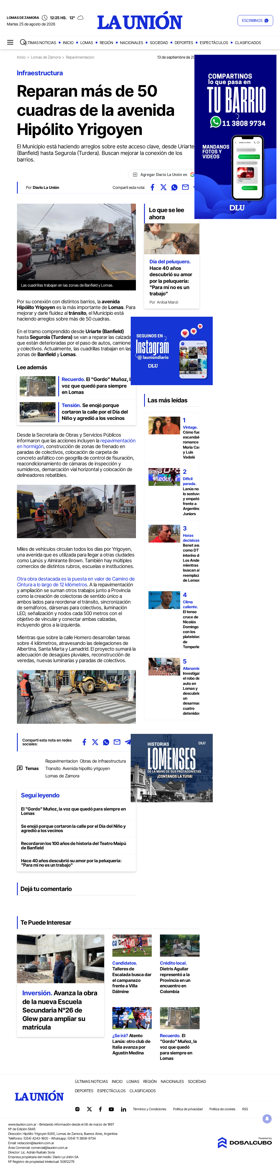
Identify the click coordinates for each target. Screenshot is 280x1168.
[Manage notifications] (267, 1118)
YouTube (111, 1109)
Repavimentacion (61, 761)
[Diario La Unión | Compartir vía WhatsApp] (174, 187)
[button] (255, 20)
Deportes (184, 42)
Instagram (77, 1109)
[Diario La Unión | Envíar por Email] (185, 187)
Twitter (89, 1109)
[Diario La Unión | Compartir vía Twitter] (163, 187)
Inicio (68, 42)
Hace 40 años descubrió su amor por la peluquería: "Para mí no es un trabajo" (71, 863)
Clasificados (248, 42)
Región (106, 42)
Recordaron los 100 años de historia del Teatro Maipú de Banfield (73, 845)
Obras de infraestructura (103, 761)
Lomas (86, 42)
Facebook (100, 1109)
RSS (245, 1109)
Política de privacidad (188, 1109)
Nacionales (131, 42)
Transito (53, 768)
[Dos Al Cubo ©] (245, 1146)
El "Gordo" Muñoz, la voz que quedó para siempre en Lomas (73, 811)
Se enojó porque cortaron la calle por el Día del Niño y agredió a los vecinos (73, 828)
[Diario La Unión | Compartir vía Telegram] (128, 742)
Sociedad (159, 42)
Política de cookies (222, 1109)
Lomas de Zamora (46, 57)
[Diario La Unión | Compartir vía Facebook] (152, 187)
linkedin (123, 1109)
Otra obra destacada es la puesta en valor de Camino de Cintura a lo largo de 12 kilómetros (76, 581)
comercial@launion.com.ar (49, 1148)
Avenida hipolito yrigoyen (86, 768)
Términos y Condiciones (149, 1109)
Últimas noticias (39, 42)
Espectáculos (214, 42)
